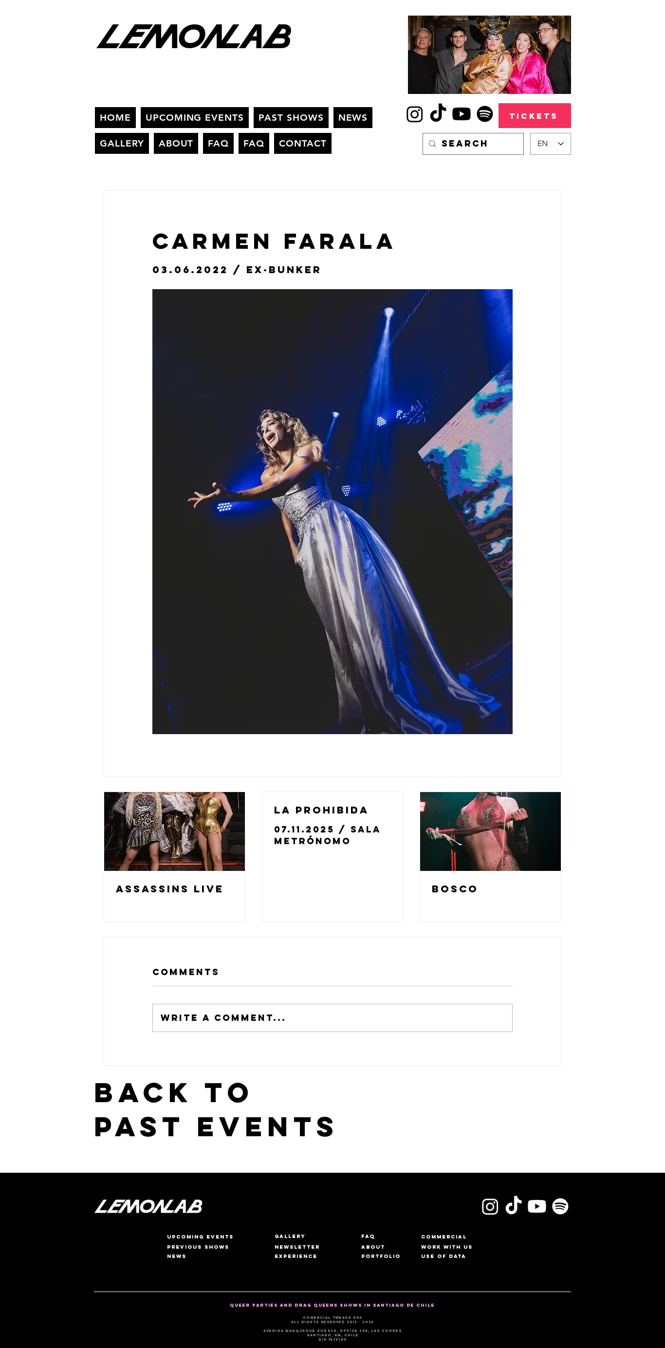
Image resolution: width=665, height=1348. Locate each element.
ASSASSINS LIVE (170, 889)
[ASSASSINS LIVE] (174, 831)
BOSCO (455, 889)
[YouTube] (537, 1206)
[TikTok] (438, 114)
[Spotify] (485, 114)
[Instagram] (414, 114)
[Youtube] (461, 114)
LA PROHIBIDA (321, 810)
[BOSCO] (490, 831)
